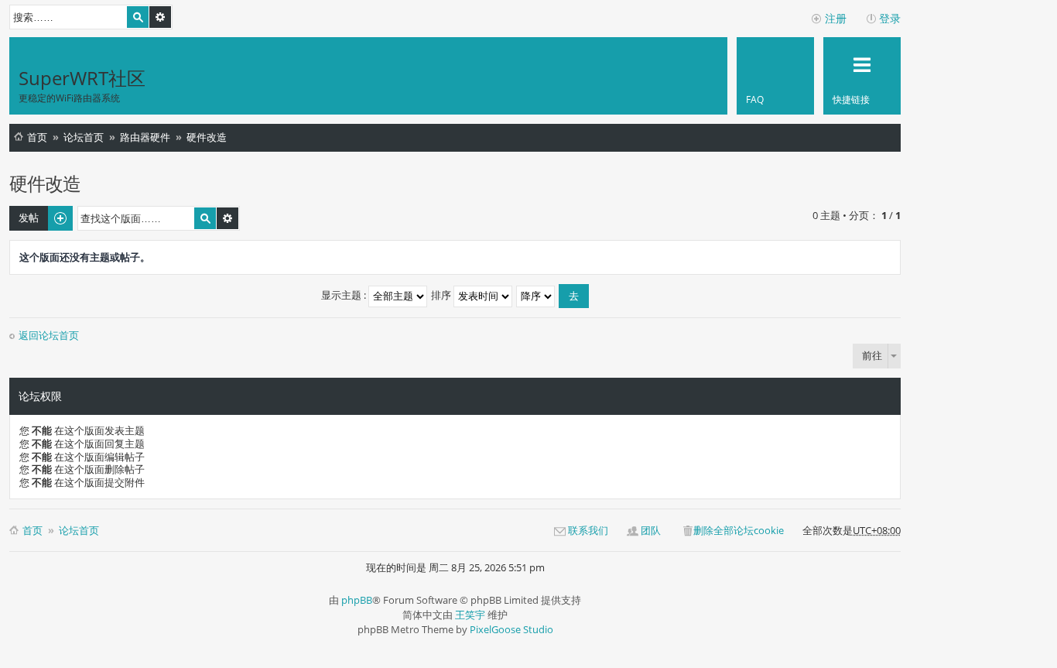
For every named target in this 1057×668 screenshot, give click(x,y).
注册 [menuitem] (836, 18)
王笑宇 (470, 615)
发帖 (29, 217)
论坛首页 (83, 137)
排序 (442, 295)
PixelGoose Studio (511, 629)
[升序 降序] (536, 295)
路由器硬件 (145, 137)
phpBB (356, 600)
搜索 (138, 17)
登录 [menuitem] (890, 18)
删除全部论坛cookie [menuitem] (738, 530)
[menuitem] (775, 76)
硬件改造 (206, 137)
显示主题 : (344, 295)
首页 (37, 137)
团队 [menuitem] (651, 530)
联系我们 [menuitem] (588, 530)
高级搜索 (160, 17)
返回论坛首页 (49, 335)
